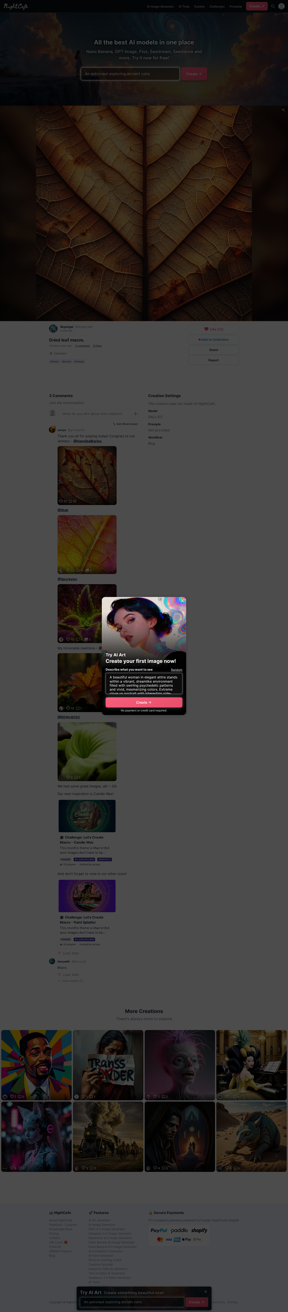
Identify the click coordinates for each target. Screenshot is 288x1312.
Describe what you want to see (129, 669)
